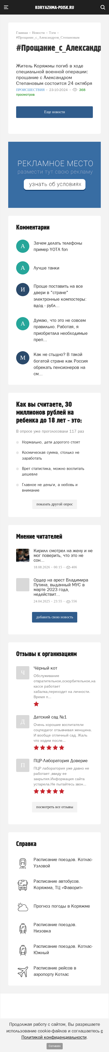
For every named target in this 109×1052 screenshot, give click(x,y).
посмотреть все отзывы (54, 807)
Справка (26, 844)
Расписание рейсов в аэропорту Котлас (55, 971)
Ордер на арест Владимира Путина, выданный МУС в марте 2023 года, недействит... (61, 587)
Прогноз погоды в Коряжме (62, 906)
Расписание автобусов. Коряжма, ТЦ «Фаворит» (58, 884)
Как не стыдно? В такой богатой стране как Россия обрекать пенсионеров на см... (61, 364)
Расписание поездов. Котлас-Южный (63, 949)
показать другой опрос (55, 504)
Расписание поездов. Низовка (55, 928)
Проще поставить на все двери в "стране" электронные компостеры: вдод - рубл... (60, 295)
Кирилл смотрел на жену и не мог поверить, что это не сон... (63, 555)
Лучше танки (46, 268)
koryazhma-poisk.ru (54, 7)
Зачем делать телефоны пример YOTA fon (58, 246)
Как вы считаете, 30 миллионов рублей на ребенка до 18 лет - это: (49, 412)
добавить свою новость (54, 617)
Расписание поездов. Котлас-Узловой (63, 862)
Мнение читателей (39, 537)
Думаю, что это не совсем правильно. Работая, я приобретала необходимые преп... (61, 330)
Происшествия (31, 90)
